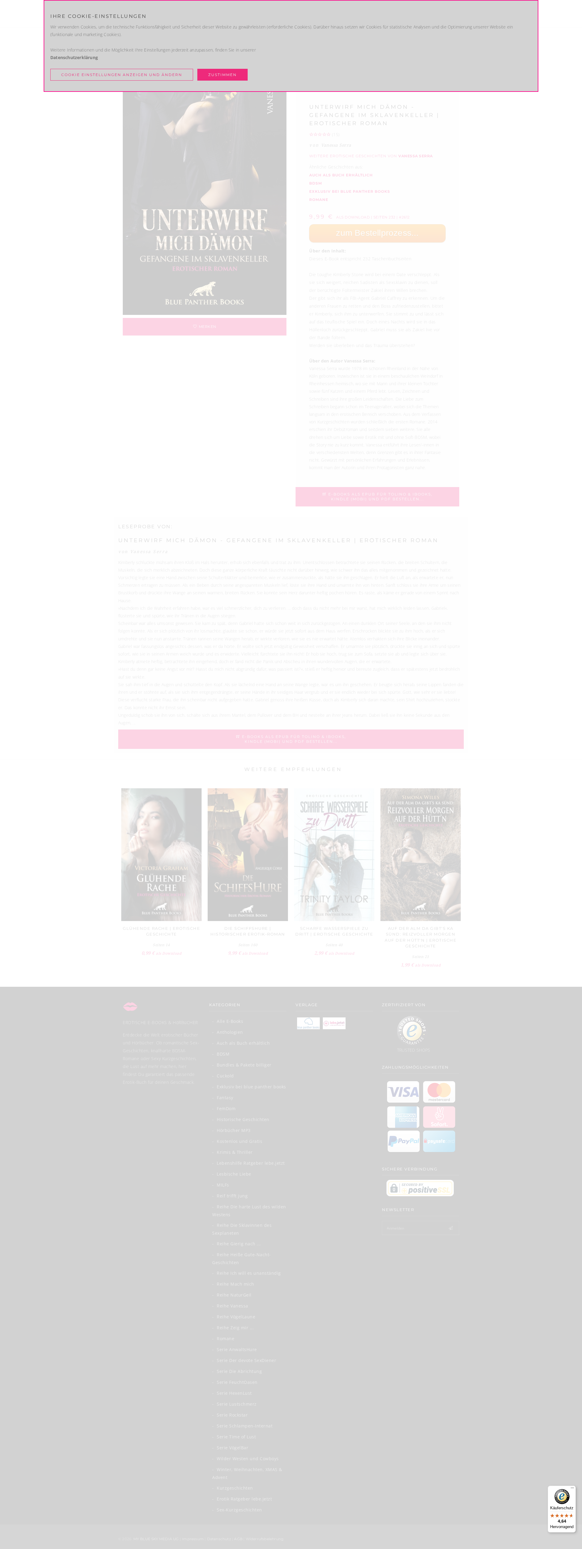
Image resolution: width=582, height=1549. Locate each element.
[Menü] (572, 1489)
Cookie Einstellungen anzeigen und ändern (121, 74)
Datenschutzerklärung (74, 57)
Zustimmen (222, 74)
